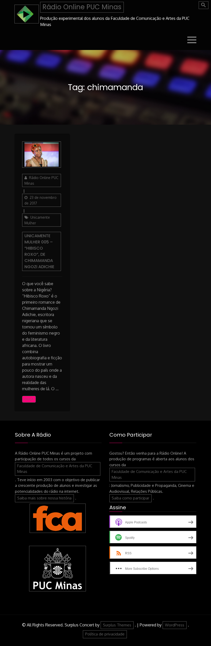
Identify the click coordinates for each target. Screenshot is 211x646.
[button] (203, 5)
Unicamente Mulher (37, 220)
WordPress (174, 625)
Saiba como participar (130, 498)
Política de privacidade (105, 634)
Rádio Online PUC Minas (81, 7)
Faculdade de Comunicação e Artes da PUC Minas (54, 468)
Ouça (28, 399)
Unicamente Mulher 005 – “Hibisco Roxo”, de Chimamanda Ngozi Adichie (39, 251)
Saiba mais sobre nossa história (44, 498)
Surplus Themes (117, 625)
